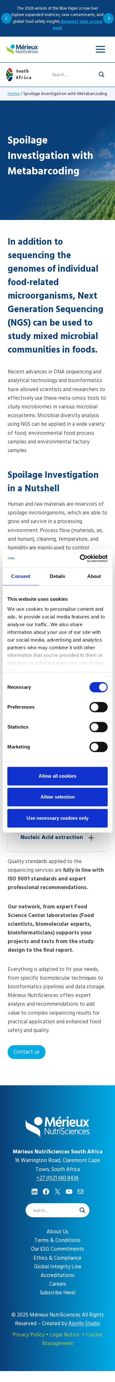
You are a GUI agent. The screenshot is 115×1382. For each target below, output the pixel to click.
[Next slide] (108, 18)
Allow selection (58, 797)
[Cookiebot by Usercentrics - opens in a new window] (81, 558)
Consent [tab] (20, 576)
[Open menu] (100, 49)
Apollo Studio (84, 1323)
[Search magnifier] (101, 74)
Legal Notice (64, 1334)
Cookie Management (72, 1339)
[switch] (98, 707)
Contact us (26, 1051)
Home (13, 93)
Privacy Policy (28, 1334)
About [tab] (94, 576)
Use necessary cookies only (57, 818)
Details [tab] (57, 576)
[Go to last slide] (6, 18)
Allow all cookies (57, 776)
